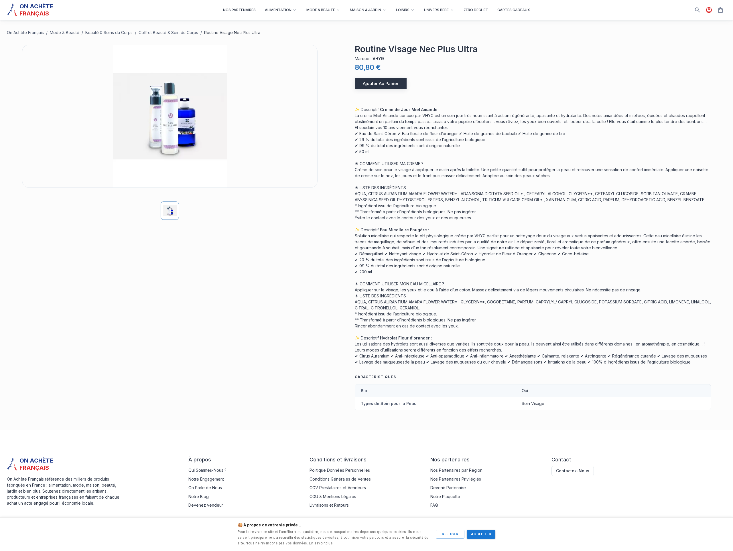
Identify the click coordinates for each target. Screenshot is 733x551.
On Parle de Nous (205, 487)
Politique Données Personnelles (340, 470)
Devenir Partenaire (448, 487)
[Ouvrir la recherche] (697, 10)
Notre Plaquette (445, 496)
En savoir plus (321, 543)
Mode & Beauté (64, 32)
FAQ (434, 505)
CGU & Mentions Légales (333, 496)
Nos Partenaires (239, 10)
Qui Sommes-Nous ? (207, 470)
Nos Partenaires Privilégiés (455, 479)
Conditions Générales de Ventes (340, 479)
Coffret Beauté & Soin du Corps (168, 32)
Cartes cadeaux (513, 10)
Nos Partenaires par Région (456, 470)
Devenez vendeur (205, 505)
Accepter (481, 534)
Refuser (450, 534)
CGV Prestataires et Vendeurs (338, 487)
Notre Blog (198, 496)
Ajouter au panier (381, 83)
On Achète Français (25, 32)
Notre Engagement (206, 479)
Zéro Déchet (476, 10)
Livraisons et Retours (329, 505)
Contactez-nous (572, 470)
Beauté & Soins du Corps (109, 32)
